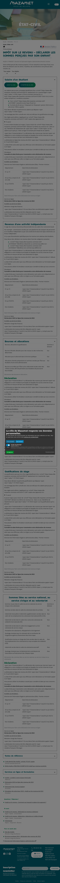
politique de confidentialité (31, 437)
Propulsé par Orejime (50, 451)
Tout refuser (19, 441)
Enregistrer (10, 452)
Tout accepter (10, 441)
